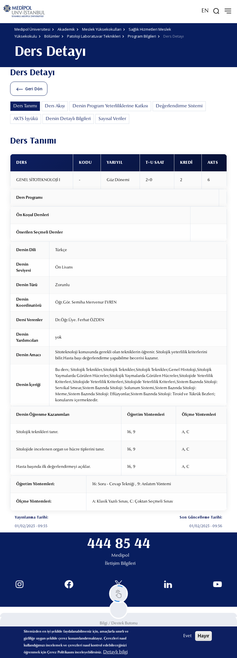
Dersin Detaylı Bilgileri (68, 119)
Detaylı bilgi (115, 652)
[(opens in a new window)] (19, 584)
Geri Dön (33, 88)
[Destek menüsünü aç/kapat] (118, 593)
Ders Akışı (55, 106)
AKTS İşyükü (25, 119)
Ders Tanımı (25, 106)
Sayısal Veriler (112, 119)
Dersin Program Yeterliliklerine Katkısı (110, 106)
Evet (187, 636)
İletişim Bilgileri (120, 563)
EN (205, 11)
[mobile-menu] (228, 11)
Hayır (203, 635)
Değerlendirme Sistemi (179, 106)
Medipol (120, 555)
